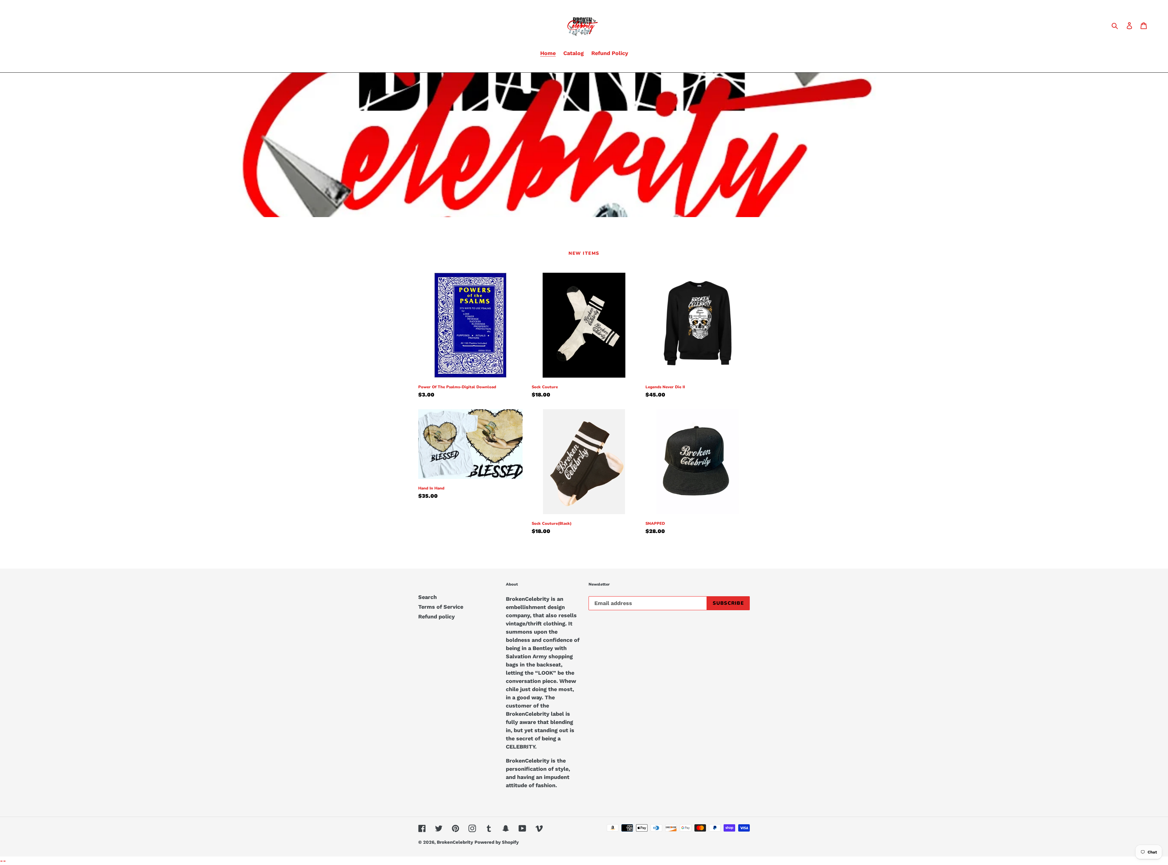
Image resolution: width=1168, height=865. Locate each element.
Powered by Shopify (496, 842)
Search (427, 597)
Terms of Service (440, 607)
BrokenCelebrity (455, 842)
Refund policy (436, 616)
